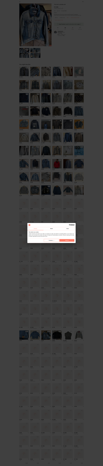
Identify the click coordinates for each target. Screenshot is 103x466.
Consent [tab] (35, 228)
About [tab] (67, 228)
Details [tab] (51, 228)
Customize (51, 240)
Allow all (66, 240)
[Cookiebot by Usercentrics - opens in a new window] (69, 225)
